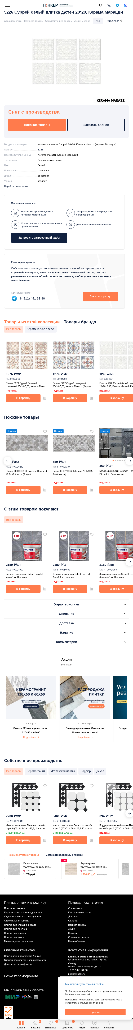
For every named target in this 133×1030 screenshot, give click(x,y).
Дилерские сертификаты (18, 964)
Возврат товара (77, 924)
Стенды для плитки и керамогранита (25, 960)
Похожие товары (33, 20)
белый (41, 165)
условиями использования (80, 1002)
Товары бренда (80, 322)
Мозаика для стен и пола (18, 941)
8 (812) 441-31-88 (32, 298)
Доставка (73, 916)
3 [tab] (117, 460)
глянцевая (44, 170)
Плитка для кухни (14, 937)
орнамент (43, 175)
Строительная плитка (16, 920)
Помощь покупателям (85, 902)
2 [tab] (115, 460)
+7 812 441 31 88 (78, 970)
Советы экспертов (78, 937)
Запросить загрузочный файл (39, 237)
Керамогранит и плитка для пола (23, 912)
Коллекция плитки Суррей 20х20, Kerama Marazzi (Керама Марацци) (77, 144)
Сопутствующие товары (58, 20)
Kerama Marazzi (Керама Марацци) (58, 154)
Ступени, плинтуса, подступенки (22, 916)
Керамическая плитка (50, 160)
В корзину (23, 398)
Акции (71, 928)
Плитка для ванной (15, 933)
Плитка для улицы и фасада (20, 924)
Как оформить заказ (79, 912)
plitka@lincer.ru (76, 973)
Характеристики (13, 20)
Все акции (66, 664)
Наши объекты (76, 941)
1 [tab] (113, 460)
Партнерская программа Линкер (22, 956)
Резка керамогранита (21, 976)
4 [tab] (120, 460)
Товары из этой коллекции (32, 322)
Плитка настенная (14, 908)
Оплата (72, 920)
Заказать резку (100, 296)
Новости (73, 933)
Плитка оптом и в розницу (25, 902)
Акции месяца (82, 20)
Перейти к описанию (16, 186)
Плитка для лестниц (15, 928)
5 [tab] (122, 460)
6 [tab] (124, 460)
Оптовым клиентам (19, 950)
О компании (75, 908)
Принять (95, 1012)
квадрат (42, 180)
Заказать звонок (96, 125)
